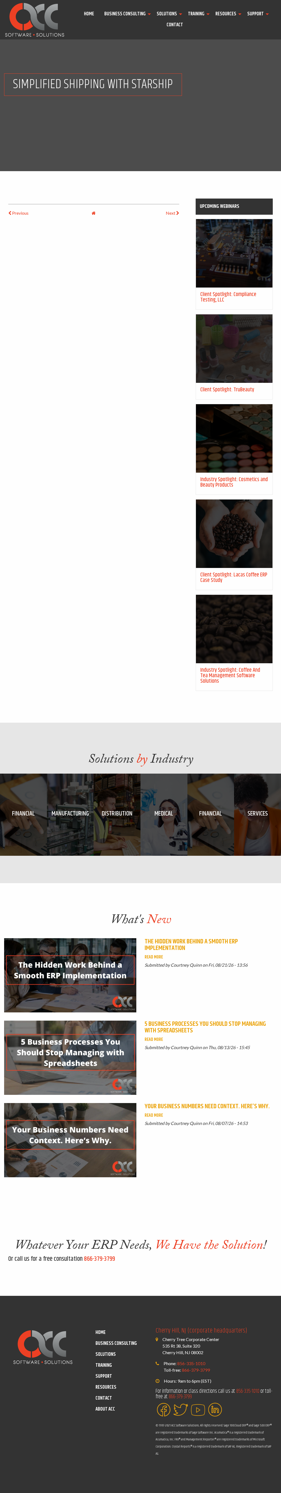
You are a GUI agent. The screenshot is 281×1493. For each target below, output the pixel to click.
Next (171, 213)
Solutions (167, 14)
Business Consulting (125, 14)
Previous (20, 213)
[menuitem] (90, 14)
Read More (154, 957)
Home (89, 14)
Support (255, 14)
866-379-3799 (99, 1259)
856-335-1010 (191, 1363)
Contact (175, 24)
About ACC (105, 1409)
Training (196, 14)
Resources (225, 14)
